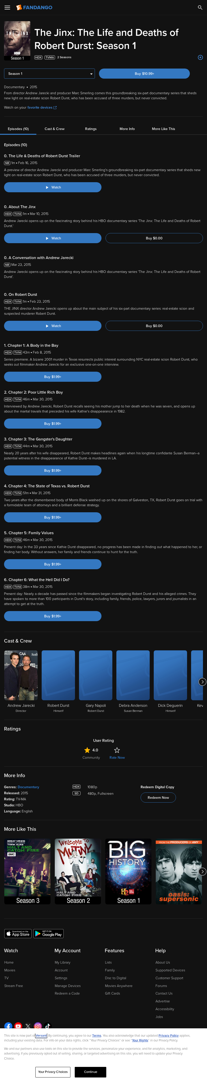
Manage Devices (68, 986)
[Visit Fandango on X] (28, 1026)
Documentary (28, 787)
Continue (90, 1072)
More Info (127, 129)
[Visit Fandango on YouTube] (18, 1026)
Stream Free (13, 986)
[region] (103, 1054)
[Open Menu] (7, 7)
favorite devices (40, 107)
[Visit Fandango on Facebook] (8, 1026)
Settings (61, 978)
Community (91, 757)
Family (110, 970)
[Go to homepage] (35, 8)
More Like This (163, 129)
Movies (9, 970)
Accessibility (165, 1009)
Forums (161, 986)
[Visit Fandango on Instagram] (38, 1026)
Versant (41, 1036)
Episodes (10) (18, 129)
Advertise (163, 1001)
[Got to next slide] (202, 682)
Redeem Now (158, 798)
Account (61, 970)
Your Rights (140, 1040)
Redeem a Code (67, 993)
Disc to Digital (115, 978)
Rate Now (117, 757)
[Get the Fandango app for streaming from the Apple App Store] (18, 933)
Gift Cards (112, 993)
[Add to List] (200, 57)
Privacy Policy (169, 1036)
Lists (108, 962)
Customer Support (169, 978)
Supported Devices (170, 970)
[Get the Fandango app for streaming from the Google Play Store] (48, 933)
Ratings (91, 129)
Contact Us (164, 993)
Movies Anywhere (119, 986)
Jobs (159, 1017)
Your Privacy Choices (53, 1072)
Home (9, 962)
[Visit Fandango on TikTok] (47, 1026)
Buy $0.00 (154, 238)
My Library (62, 962)
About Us (163, 962)
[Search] (200, 8)
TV (6, 978)
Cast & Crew (54, 129)
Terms (96, 1036)
